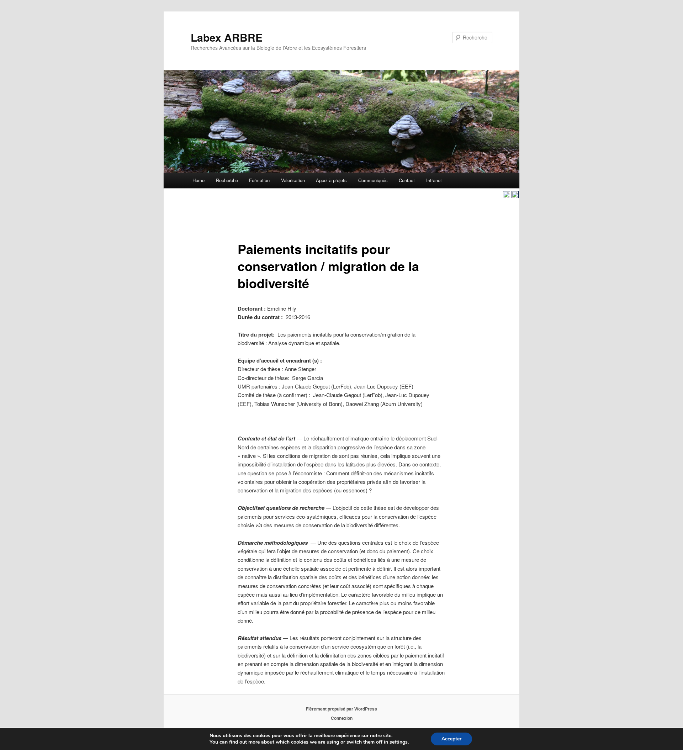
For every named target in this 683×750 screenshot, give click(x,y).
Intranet (434, 180)
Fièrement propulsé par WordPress (341, 709)
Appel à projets (331, 180)
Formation (259, 180)
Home (198, 180)
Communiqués (373, 180)
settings (399, 742)
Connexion (342, 718)
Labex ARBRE (227, 37)
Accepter (451, 738)
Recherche (227, 180)
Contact (407, 180)
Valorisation (293, 180)
